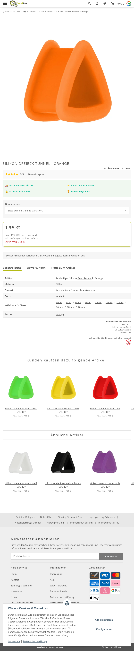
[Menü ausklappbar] (5, 2)
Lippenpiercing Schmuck (101, 517)
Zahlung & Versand (21, 585)
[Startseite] (24, 11)
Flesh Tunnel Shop (112, 646)
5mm (68, 302)
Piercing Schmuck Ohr (70, 517)
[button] (89, 3)
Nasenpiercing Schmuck (28, 522)
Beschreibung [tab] (12, 267)
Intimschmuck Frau (108, 522)
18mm (70, 307)
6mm (78, 302)
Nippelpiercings (55, 522)
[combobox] (67, 210)
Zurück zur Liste (12, 11)
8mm (88, 302)
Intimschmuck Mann (81, 522)
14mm (120, 302)
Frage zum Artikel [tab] (63, 267)
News (14, 597)
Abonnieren (110, 556)
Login (14, 574)
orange (60, 314)
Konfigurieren (104, 629)
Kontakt (15, 579)
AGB (52, 579)
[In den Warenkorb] (5, 18)
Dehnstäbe (46, 517)
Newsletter (17, 591)
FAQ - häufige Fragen (22, 602)
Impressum (14, 641)
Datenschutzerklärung (35, 641)
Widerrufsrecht (58, 585)
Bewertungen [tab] (36, 267)
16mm (59, 307)
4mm (59, 302)
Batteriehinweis (58, 591)
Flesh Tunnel (84, 278)
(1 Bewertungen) (32, 174)
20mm (81, 307)
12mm (109, 302)
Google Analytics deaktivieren (49, 646)
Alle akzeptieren (104, 619)
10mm (98, 302)
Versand (32, 235)
